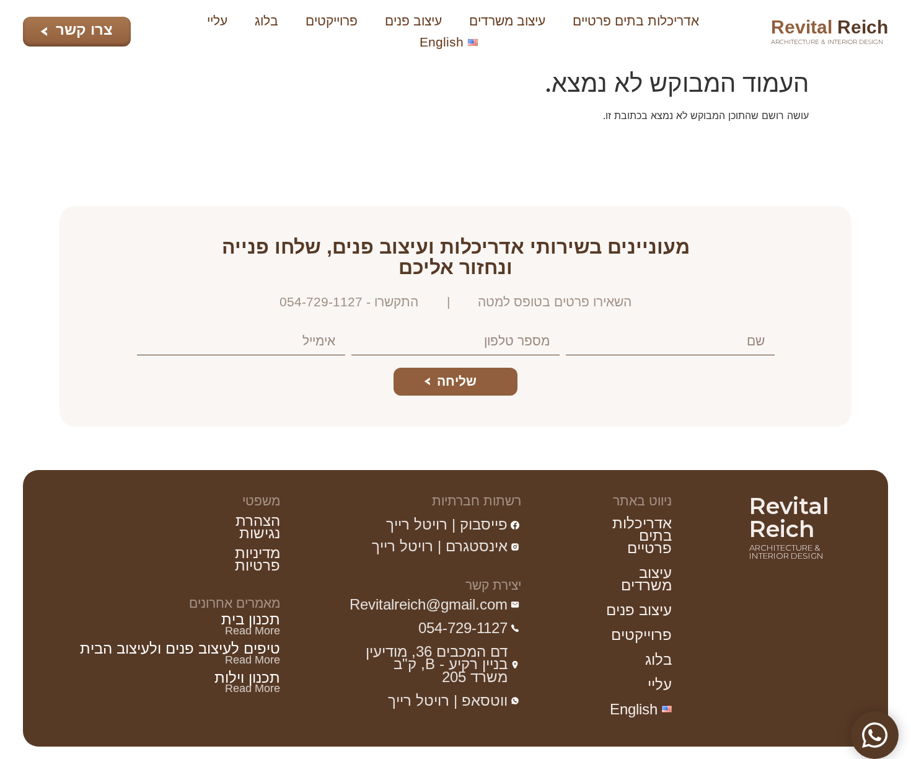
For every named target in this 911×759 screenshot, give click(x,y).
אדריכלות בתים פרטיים (636, 21)
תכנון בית (250, 619)
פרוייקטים (332, 21)
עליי (217, 21)
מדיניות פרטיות (257, 559)
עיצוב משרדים (507, 21)
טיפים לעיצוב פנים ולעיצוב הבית (180, 649)
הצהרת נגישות (257, 527)
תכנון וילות (247, 678)
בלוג (266, 21)
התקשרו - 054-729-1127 (348, 302)
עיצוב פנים (413, 21)
